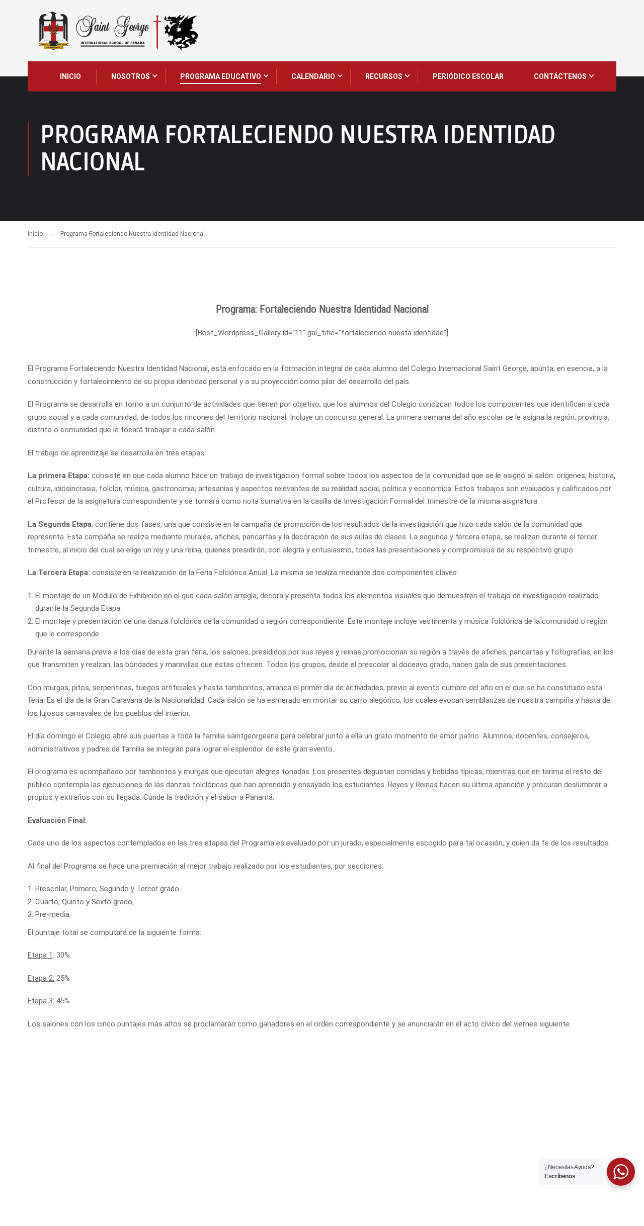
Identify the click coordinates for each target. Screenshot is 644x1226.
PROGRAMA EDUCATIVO (220, 76)
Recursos (384, 76)
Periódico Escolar (468, 76)
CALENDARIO (313, 76)
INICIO (70, 76)
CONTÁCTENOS (560, 76)
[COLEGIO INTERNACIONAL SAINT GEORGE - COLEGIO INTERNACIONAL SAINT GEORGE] (117, 30)
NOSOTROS (130, 76)
